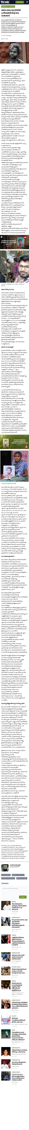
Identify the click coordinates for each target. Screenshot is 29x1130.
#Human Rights (6, 875)
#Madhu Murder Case (18, 875)
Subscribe (20, 2)
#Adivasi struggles (22, 878)
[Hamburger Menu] (27, 1)
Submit (22, 897)
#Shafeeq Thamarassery (8, 878)
